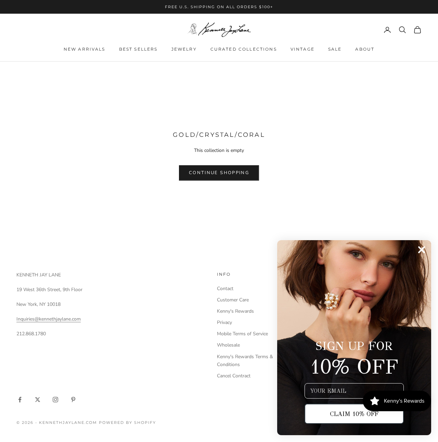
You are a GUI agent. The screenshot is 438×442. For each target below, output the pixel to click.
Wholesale (228, 345)
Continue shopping (219, 173)
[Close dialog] (421, 250)
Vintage (302, 49)
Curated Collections (243, 49)
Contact (225, 288)
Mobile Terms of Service (242, 333)
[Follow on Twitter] (37, 399)
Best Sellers (138, 49)
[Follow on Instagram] (55, 399)
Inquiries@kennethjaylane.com (48, 319)
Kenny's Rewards (235, 311)
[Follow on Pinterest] (73, 399)
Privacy (224, 322)
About (364, 49)
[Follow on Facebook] (19, 399)
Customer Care (233, 300)
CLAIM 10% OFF (354, 414)
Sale (335, 49)
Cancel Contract (233, 376)
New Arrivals (84, 49)
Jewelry (184, 49)
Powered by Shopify (127, 422)
